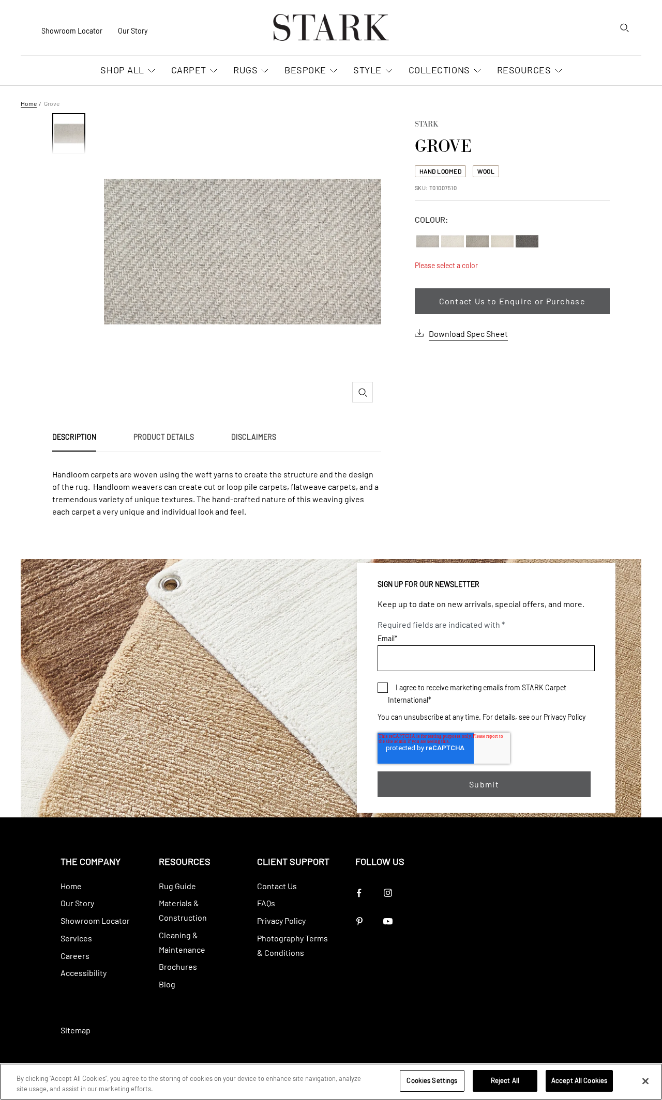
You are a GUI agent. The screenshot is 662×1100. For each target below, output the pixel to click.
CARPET (188, 70)
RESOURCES (524, 70)
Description (74, 436)
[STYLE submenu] (388, 71)
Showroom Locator (71, 30)
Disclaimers (253, 436)
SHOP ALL (122, 70)
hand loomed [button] (440, 171)
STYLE (367, 70)
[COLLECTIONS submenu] (476, 71)
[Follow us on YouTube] (387, 921)
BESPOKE (305, 70)
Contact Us (277, 886)
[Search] (624, 27)
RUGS (245, 70)
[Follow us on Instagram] (387, 893)
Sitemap (76, 1030)
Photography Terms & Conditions (292, 945)
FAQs (266, 903)
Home (29, 103)
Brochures (178, 966)
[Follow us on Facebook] (359, 893)
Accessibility (84, 973)
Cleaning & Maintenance (182, 942)
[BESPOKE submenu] (332, 71)
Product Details (163, 436)
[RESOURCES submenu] (557, 71)
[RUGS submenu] (264, 71)
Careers (75, 955)
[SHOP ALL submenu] (150, 71)
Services (76, 938)
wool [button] (485, 171)
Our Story (132, 30)
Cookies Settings (432, 1080)
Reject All (505, 1080)
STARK (426, 125)
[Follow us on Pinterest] (359, 921)
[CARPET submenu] (212, 71)
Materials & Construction (183, 910)
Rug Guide (177, 886)
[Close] (645, 1081)
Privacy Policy (564, 716)
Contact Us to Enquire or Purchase (512, 301)
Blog (167, 984)
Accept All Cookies (579, 1080)
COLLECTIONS (439, 70)
